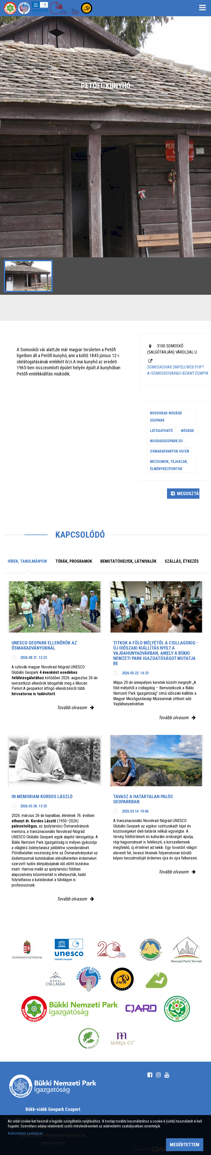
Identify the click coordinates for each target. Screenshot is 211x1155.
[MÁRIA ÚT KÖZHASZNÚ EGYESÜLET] (122, 1038)
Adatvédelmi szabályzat (25, 1133)
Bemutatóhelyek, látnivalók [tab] (128, 561)
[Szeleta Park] (122, 979)
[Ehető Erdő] (89, 1038)
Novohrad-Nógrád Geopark (166, 416)
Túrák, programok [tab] (73, 561)
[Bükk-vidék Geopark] (89, 979)
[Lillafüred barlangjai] (156, 979)
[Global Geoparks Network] (111, 949)
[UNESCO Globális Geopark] (69, 949)
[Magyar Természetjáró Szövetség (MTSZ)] (177, 1009)
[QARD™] (141, 1009)
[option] (105, 155)
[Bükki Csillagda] (55, 979)
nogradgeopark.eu (166, 441)
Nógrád (187, 431)
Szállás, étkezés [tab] (182, 561)
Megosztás (187, 493)
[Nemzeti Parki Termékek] (186, 949)
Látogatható (161, 431)
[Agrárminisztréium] (27, 949)
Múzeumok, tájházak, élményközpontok (169, 465)
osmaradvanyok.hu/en (169, 451)
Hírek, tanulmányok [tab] (27, 561)
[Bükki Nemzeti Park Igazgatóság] (69, 1009)
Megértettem (184, 1144)
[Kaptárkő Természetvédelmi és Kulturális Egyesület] (150, 949)
